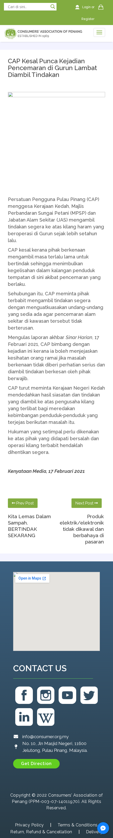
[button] (36, 763)
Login (86, 7)
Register (87, 19)
